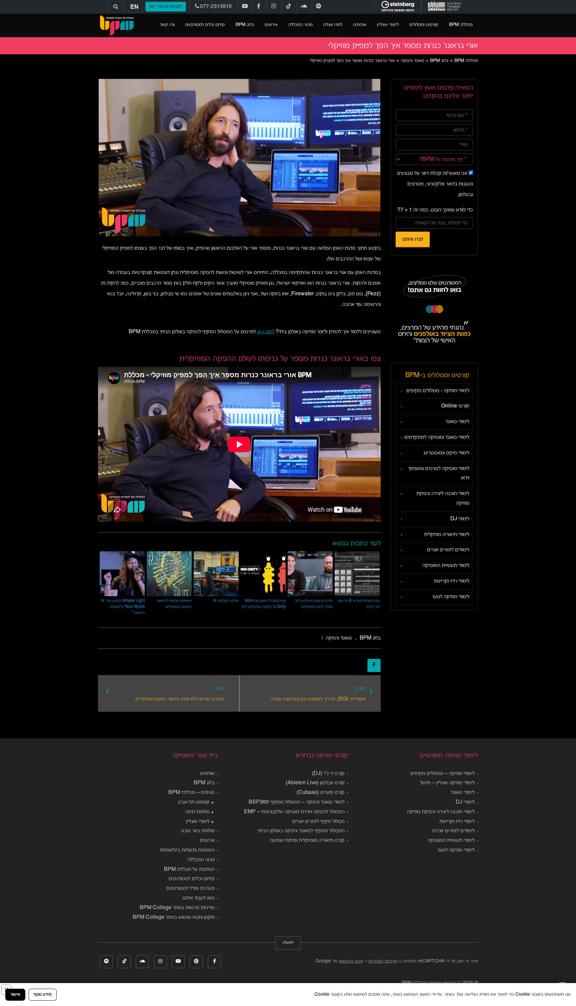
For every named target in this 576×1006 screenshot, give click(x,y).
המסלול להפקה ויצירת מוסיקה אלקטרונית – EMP (294, 812)
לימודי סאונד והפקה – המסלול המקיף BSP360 (297, 802)
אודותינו (359, 25)
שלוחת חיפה (197, 812)
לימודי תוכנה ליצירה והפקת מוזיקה (442, 498)
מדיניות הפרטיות (382, 961)
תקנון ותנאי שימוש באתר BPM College (174, 917)
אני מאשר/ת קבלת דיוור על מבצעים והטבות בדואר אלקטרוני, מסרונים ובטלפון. (435, 184)
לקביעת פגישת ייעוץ (165, 7)
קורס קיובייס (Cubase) (321, 792)
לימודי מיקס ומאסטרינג (446, 453)
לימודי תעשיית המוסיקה (445, 565)
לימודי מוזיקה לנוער (450, 597)
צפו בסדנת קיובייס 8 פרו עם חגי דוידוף (359, 604)
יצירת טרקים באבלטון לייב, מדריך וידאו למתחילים (313, 604)
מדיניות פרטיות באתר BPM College (177, 907)
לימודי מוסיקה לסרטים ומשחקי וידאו (438, 473)
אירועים (271, 25)
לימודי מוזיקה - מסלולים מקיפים (437, 390)
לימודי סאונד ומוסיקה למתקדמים (436, 437)
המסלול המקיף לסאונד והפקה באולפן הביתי (301, 831)
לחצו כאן (265, 332)
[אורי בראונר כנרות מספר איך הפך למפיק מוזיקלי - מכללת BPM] (116, 25)
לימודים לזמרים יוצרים (448, 550)
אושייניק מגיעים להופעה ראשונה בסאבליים (174, 604)
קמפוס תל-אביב (194, 802)
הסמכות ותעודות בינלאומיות (187, 850)
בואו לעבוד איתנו (199, 898)
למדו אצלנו (332, 25)
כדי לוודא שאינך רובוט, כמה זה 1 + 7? (435, 210)
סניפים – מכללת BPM (191, 792)
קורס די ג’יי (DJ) (328, 773)
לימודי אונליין (388, 25)
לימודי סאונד (457, 421)
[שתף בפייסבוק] (374, 665)
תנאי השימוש (351, 961)
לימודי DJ (459, 519)
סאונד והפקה (339, 638)
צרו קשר (167, 25)
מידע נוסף (43, 994)
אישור (15, 994)
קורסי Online (455, 406)
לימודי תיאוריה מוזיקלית (446, 534)
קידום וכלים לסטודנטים (205, 25)
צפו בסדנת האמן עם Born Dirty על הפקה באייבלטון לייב (264, 604)
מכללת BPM (461, 25)
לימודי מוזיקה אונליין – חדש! (447, 783)
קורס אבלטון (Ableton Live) (315, 783)
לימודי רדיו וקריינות (451, 581)
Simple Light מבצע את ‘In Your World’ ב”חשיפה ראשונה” (123, 607)
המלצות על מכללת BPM (189, 869)
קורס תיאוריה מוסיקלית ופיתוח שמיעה (307, 840)
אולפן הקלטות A (226, 601)
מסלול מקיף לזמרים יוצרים (318, 821)
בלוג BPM (245, 25)
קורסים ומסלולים (423, 25)
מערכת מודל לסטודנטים (190, 888)
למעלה (288, 943)
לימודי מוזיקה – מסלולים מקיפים (442, 773)
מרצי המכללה (300, 25)
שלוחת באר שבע (198, 831)
